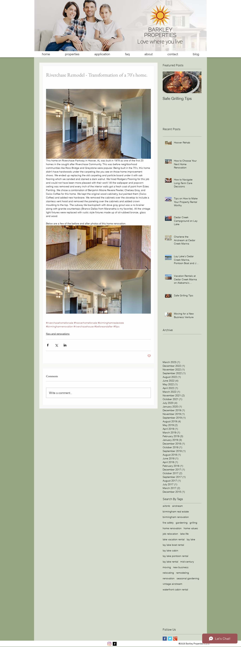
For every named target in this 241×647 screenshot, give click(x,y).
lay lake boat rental (173, 544)
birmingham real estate (176, 511)
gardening (182, 522)
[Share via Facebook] (47, 345)
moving (167, 567)
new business (180, 567)
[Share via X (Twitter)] (56, 345)
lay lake (191, 539)
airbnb (166, 505)
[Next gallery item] (147, 269)
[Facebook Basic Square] (165, 639)
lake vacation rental (174, 539)
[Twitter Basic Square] (170, 639)
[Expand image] (98, 269)
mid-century (187, 561)
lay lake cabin (170, 550)
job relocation (170, 533)
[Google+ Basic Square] (175, 639)
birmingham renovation (176, 517)
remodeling (182, 572)
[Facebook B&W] (115, 644)
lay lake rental (170, 561)
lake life (184, 533)
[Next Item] (195, 82)
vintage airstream (172, 583)
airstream (177, 505)
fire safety (168, 522)
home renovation (172, 528)
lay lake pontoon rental (175, 556)
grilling (193, 522)
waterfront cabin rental (175, 589)
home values (191, 528)
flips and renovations (58, 333)
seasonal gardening (188, 578)
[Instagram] (109, 644)
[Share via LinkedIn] (65, 345)
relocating (168, 572)
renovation (168, 578)
